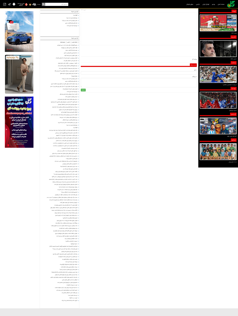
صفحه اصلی (221, 4)
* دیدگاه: (194, 76)
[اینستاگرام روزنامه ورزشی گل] (19, 122)
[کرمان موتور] (19, 31)
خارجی (198, 4)
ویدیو (213, 4)
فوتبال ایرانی (205, 4)
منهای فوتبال (189, 4)
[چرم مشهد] (19, 74)
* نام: (195, 70)
